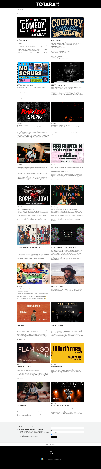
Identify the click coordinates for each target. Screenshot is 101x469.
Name (52, 425)
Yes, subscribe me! (56, 434)
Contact (67, 4)
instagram (50, 453)
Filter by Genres (20, 9)
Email (52, 430)
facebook (48, 453)
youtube (52, 453)
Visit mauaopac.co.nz (50, 456)
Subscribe (54, 437)
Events (33, 4)
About (63, 4)
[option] (50, 218)
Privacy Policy (49, 464)
